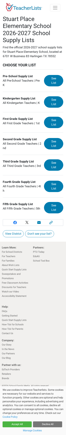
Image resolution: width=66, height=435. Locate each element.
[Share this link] (51, 222)
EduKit (36, 256)
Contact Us (7, 333)
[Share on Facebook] (15, 222)
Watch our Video (10, 291)
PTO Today (38, 251)
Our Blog (6, 358)
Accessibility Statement (14, 296)
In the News (8, 349)
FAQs (4, 311)
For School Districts (12, 251)
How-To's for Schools (13, 324)
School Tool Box (41, 260)
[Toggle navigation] (55, 7)
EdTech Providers (11, 369)
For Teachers (8, 256)
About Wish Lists (10, 265)
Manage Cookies (32, 430)
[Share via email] (39, 222)
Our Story (6, 344)
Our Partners (8, 353)
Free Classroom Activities (15, 282)
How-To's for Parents (12, 328)
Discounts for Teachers (14, 287)
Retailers (6, 374)
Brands (5, 378)
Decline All (47, 424)
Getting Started (9, 315)
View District (13, 233)
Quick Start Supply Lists (14, 269)
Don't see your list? (39, 233)
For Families (8, 260)
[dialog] (33, 410)
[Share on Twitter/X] (27, 222)
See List (57, 81)
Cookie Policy (10, 416)
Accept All (17, 424)
